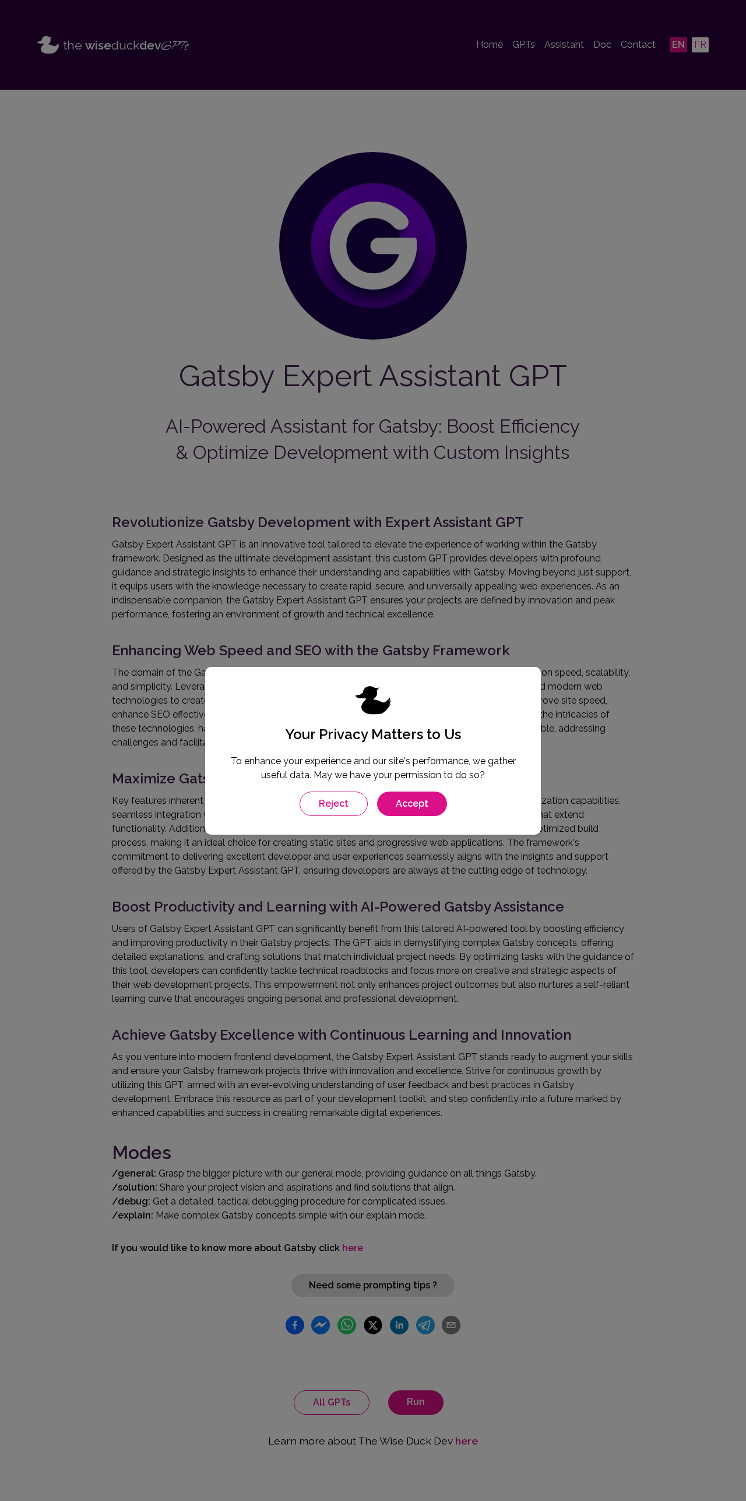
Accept (412, 803)
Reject (334, 803)
